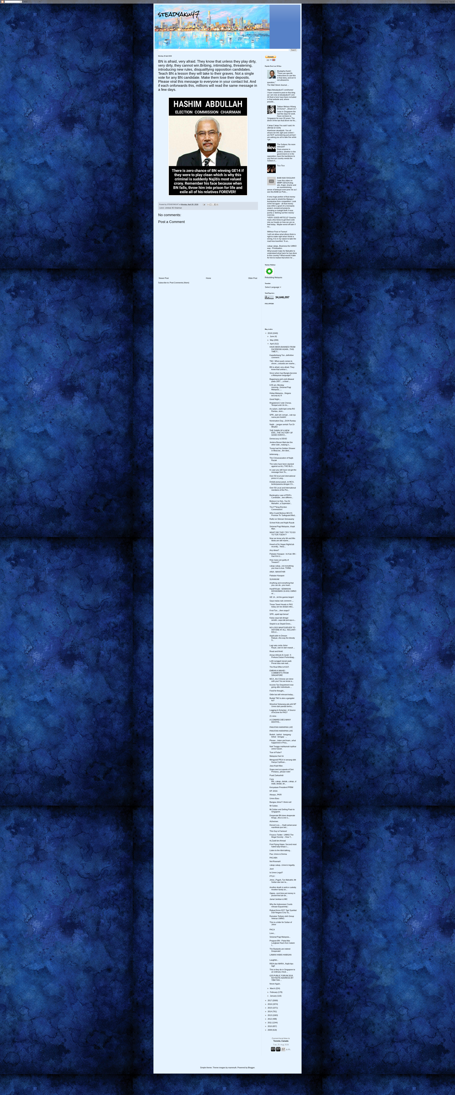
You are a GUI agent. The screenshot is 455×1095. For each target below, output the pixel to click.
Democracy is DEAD (278, 439)
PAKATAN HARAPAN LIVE (281, 727)
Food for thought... (277, 691)
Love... (272, 933)
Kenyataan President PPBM (281, 787)
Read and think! (276, 651)
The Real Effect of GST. (279, 667)
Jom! (272, 869)
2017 (270, 1000)
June (272, 336)
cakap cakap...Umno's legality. (282, 865)
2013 (270, 1015)
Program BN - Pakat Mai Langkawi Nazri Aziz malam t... (282, 943)
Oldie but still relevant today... (282, 695)
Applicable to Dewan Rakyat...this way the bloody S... (282, 638)
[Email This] (208, 204)
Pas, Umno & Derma (278, 854)
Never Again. (275, 984)
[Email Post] (204, 204)
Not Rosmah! (275, 861)
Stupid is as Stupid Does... (281, 624)
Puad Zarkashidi (276, 775)
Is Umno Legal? (276, 873)
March (273, 988)
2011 (270, 1023)
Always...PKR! (276, 795)
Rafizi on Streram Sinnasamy (282, 519)
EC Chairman (177, 208)
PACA (272, 930)
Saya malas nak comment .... (282, 601)
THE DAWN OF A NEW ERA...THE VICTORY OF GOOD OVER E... (281, 433)
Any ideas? (274, 550)
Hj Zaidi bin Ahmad (278, 841)
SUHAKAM (274, 579)
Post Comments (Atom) (179, 283)
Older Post (252, 278)
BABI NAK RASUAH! (286, 178)
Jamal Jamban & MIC (279, 899)
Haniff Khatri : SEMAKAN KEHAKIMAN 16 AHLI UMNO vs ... (283, 591)
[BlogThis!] (210, 204)
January (273, 996)
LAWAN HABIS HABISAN (280, 955)
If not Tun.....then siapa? (279, 611)
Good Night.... (275, 399)
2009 (270, 1030)
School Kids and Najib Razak (282, 523)
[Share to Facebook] (215, 204)
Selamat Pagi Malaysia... (280, 937)
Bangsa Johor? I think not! (280, 802)
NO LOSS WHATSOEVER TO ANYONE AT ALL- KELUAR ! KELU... (283, 630)
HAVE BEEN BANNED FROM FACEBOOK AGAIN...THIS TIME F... (282, 349)
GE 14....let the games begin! (282, 597)
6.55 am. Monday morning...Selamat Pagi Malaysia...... (280, 387)
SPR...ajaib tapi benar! (279, 614)
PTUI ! (272, 876)
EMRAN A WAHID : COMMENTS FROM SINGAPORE (279, 673)
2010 (270, 1026)
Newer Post (164, 278)
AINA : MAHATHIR (277, 572)
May (272, 340)
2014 (270, 1011)
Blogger (251, 1068)
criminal (168, 208)
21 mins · (274, 716)
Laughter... (274, 960)
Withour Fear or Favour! (277, 232)
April (272, 344)
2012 (270, 1019)
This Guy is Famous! (278, 831)
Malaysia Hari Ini (277, 756)
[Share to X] (213, 204)
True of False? (276, 752)
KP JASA (274, 791)
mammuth (232, 1068)
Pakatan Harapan (277, 576)
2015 (270, 1008)
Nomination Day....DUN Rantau (283, 421)
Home (208, 278)
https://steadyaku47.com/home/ (280, 90)
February (274, 992)
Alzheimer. (274, 821)
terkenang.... (275, 454)
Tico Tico (281, 166)
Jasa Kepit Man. (276, 766)
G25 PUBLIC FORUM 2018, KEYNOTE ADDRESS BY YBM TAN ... (281, 978)
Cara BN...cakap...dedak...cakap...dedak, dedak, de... (283, 781)
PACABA (273, 858)
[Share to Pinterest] (217, 204)
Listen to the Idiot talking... (280, 850)
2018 (270, 333)
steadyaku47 (179, 14)
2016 (270, 1004)
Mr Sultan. (274, 806)
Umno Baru (274, 798)
